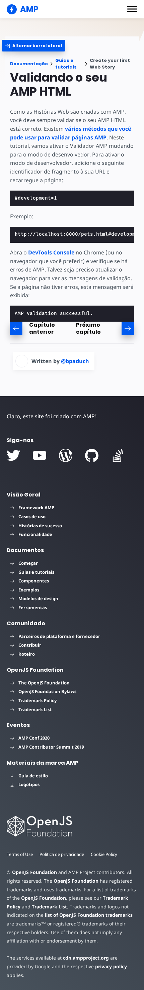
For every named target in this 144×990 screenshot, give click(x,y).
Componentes (33, 581)
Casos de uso (32, 517)
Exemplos (28, 590)
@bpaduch (75, 361)
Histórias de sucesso (40, 526)
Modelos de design (38, 598)
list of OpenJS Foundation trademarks (89, 915)
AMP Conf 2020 (34, 738)
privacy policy (111, 966)
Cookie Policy (104, 854)
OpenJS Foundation (34, 872)
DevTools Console (51, 252)
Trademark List (35, 709)
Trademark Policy (37, 700)
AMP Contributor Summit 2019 (51, 747)
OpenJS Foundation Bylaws (47, 691)
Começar (28, 563)
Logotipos (29, 784)
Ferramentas (32, 607)
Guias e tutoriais (66, 63)
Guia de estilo (33, 776)
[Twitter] (13, 455)
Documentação (29, 64)
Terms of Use (20, 854)
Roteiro (26, 654)
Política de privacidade (62, 854)
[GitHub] (91, 455)
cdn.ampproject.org (86, 958)
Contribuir (29, 645)
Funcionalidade (35, 534)
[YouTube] (39, 455)
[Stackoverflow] (118, 455)
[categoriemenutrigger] (33, 45)
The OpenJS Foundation (44, 683)
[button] (132, 9)
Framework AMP (36, 508)
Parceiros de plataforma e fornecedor (59, 636)
